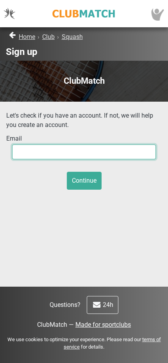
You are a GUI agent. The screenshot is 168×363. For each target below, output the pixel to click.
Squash (72, 37)
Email (14, 138)
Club (48, 37)
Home (27, 37)
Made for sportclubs (103, 324)
